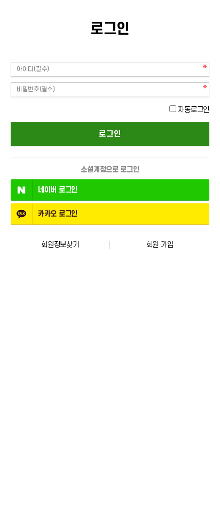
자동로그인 (193, 110)
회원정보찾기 (59, 245)
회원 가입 (160, 245)
